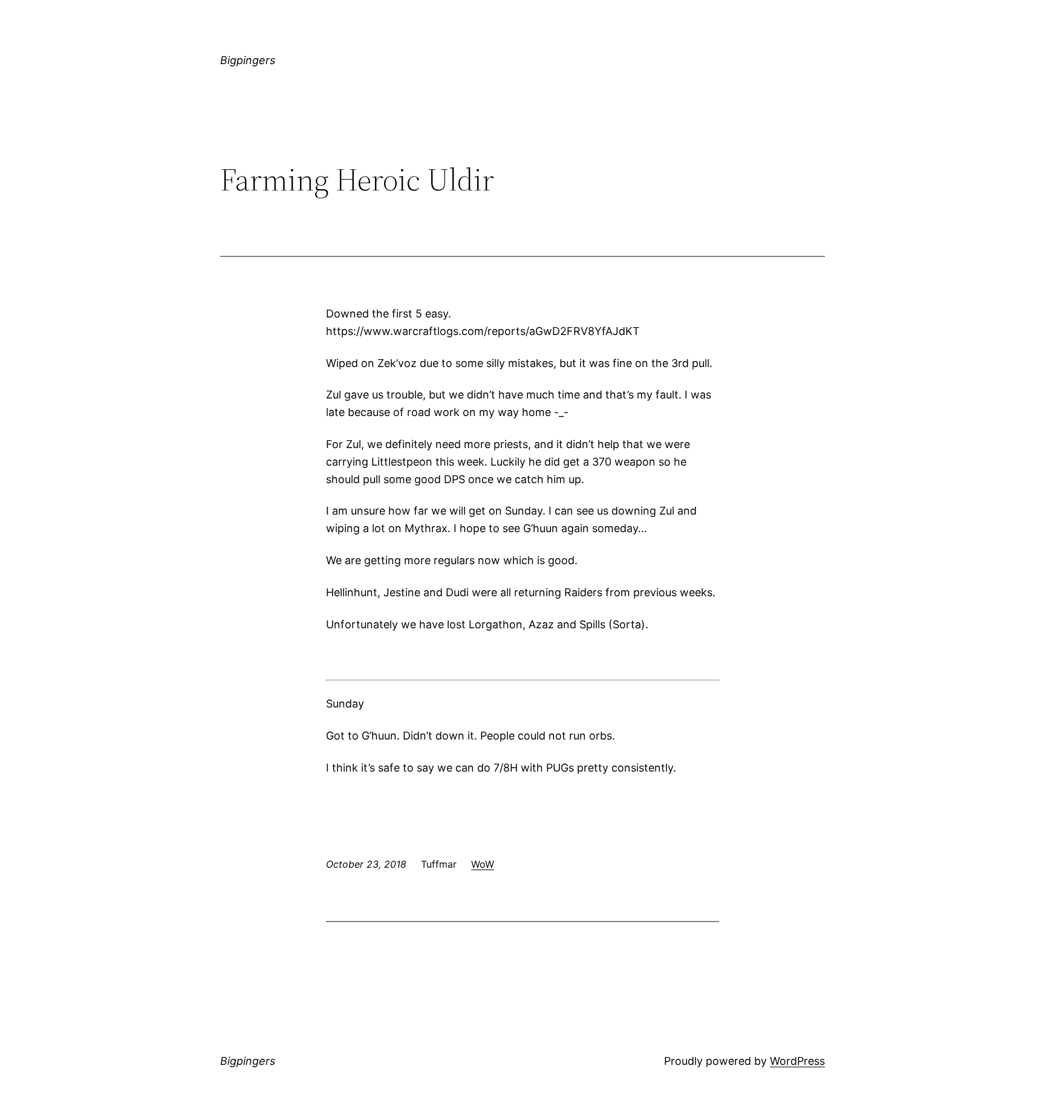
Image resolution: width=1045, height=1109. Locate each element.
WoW (482, 864)
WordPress (797, 1061)
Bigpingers (247, 60)
